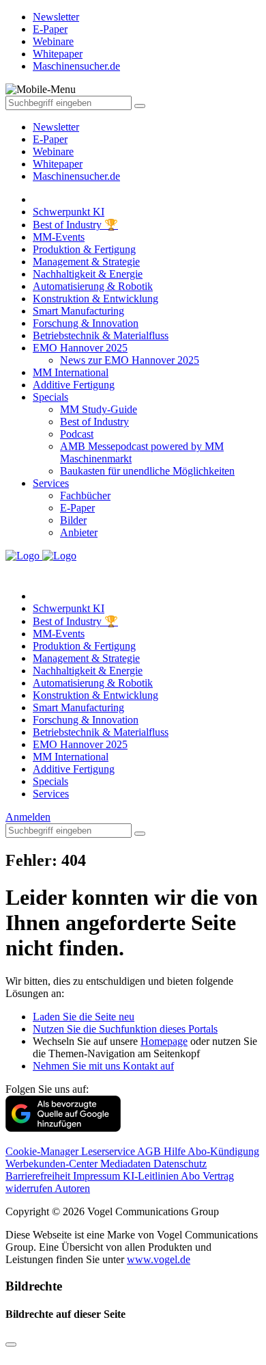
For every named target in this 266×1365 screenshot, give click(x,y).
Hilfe (176, 1151)
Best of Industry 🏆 (75, 224)
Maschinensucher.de (76, 176)
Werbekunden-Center (52, 1163)
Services (51, 483)
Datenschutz (180, 1163)
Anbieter (79, 532)
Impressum (98, 1176)
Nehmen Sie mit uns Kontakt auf (103, 1066)
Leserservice (109, 1151)
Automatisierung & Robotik (93, 286)
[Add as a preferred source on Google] (63, 1128)
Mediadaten (126, 1163)
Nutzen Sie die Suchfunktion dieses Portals (125, 1029)
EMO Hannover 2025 (80, 348)
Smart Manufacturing (78, 311)
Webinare (53, 151)
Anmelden (27, 817)
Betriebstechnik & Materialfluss (100, 335)
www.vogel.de (158, 1259)
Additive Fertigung (74, 384)
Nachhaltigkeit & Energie (88, 274)
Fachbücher (85, 495)
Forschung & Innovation (85, 323)
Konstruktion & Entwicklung (95, 298)
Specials (50, 397)
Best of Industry (94, 421)
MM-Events (59, 237)
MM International (70, 372)
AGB (150, 1151)
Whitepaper (58, 164)
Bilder (73, 520)
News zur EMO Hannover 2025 (129, 360)
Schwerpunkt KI (68, 211)
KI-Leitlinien (152, 1176)
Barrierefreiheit (39, 1176)
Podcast (76, 434)
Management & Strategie (86, 261)
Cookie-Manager (43, 1151)
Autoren (72, 1188)
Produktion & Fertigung (84, 249)
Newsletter (56, 127)
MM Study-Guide (98, 409)
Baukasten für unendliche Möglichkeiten (147, 471)
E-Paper (50, 139)
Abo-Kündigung (223, 1151)
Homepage (164, 1041)
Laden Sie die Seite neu (83, 1016)
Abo (192, 1176)
